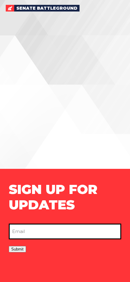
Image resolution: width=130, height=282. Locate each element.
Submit (17, 249)
